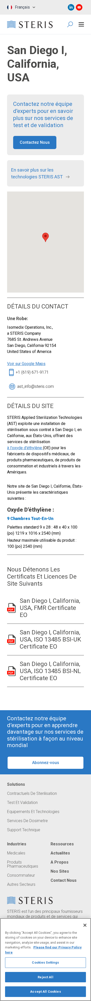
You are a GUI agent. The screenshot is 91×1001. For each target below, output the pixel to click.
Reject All (45, 977)
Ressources (62, 844)
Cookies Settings (45, 962)
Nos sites (60, 871)
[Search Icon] (70, 24)
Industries (16, 844)
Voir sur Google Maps (26, 363)
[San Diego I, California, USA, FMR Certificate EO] (11, 608)
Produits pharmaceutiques (22, 864)
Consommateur (21, 875)
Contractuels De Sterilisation (32, 794)
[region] (45, 959)
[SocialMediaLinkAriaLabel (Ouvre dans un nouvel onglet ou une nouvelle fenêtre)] (71, 7)
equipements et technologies (33, 812)
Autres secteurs (21, 885)
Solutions (16, 784)
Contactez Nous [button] (35, 142)
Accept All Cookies (45, 991)
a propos (60, 862)
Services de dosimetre (27, 821)
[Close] (84, 925)
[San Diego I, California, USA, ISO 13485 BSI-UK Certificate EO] (11, 640)
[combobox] (20, 7)
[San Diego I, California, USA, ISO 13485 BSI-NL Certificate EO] (11, 671)
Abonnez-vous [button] (45, 762)
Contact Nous (64, 880)
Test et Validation (22, 803)
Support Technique (23, 830)
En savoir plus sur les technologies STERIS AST (37, 173)
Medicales (16, 853)
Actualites (60, 853)
